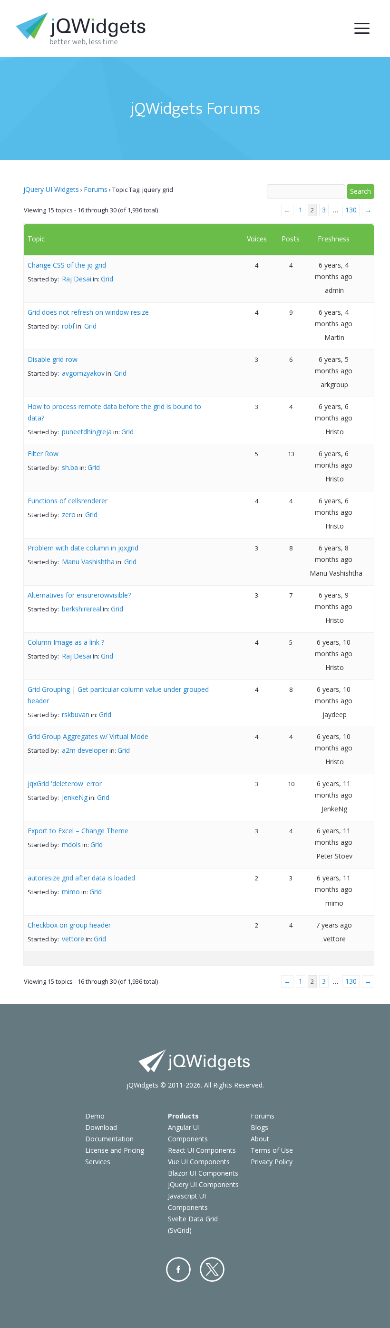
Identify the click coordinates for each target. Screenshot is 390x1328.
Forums (95, 189)
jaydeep (334, 714)
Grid (107, 278)
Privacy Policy (271, 1161)
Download (101, 1127)
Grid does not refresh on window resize (88, 312)
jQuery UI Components (203, 1184)
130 (351, 209)
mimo (71, 891)
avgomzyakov (83, 373)
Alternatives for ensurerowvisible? (79, 594)
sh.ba (70, 467)
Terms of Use (272, 1150)
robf (68, 325)
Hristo (334, 431)
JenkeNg (75, 797)
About (260, 1138)
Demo (95, 1115)
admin (334, 290)
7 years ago (334, 924)
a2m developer (85, 750)
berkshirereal (81, 608)
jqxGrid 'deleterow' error (65, 783)
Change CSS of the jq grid (67, 265)
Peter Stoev (334, 855)
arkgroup (334, 384)
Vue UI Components (199, 1161)
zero (69, 514)
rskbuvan (75, 714)
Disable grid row (53, 359)
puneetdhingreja (87, 431)
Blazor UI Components (203, 1173)
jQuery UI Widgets (51, 189)
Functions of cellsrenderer (67, 500)
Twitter (212, 1269)
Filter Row (43, 453)
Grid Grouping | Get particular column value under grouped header (118, 695)
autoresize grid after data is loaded (81, 877)
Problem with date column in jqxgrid (83, 547)
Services (97, 1161)
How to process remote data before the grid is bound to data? (114, 412)
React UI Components (202, 1150)
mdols (71, 844)
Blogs (259, 1127)
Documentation (109, 1138)
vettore (73, 938)
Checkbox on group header (69, 924)
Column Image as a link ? (66, 642)
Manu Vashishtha (88, 561)
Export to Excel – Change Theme (78, 830)
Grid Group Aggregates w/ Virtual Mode (88, 736)
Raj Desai (76, 278)
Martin (334, 337)
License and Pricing (114, 1150)
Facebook (178, 1269)
